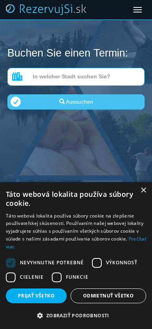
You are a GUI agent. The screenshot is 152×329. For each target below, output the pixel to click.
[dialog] (76, 255)
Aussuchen (79, 102)
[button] (76, 315)
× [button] (143, 190)
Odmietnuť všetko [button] (108, 295)
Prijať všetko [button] (36, 295)
